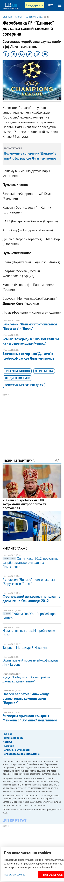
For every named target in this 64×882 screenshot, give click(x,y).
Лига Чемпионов (17, 371)
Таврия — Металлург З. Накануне (25, 647)
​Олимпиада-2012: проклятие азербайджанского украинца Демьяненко (30, 562)
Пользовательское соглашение (21, 753)
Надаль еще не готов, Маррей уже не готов (29, 632)
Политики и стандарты (16, 749)
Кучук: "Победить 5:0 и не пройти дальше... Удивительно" (26, 679)
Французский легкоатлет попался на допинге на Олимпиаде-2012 (31, 598)
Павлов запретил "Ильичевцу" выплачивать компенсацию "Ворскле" (26, 698)
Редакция (8, 746)
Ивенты (7, 741)
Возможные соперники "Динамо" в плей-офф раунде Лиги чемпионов (28, 355)
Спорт (18, 16)
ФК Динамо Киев (17, 378)
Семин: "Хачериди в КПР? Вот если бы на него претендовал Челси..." (31, 341)
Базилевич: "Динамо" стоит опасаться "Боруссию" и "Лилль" (30, 326)
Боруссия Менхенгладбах (23, 385)
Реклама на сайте (13, 737)
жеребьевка (44, 371)
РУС (50, 5)
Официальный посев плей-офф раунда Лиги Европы (31, 662)
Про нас (7, 734)
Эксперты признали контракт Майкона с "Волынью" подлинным (30, 717)
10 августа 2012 (34, 16)
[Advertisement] (32, 421)
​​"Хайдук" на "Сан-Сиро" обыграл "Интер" (30, 616)
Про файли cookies (14, 874)
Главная (7, 16)
